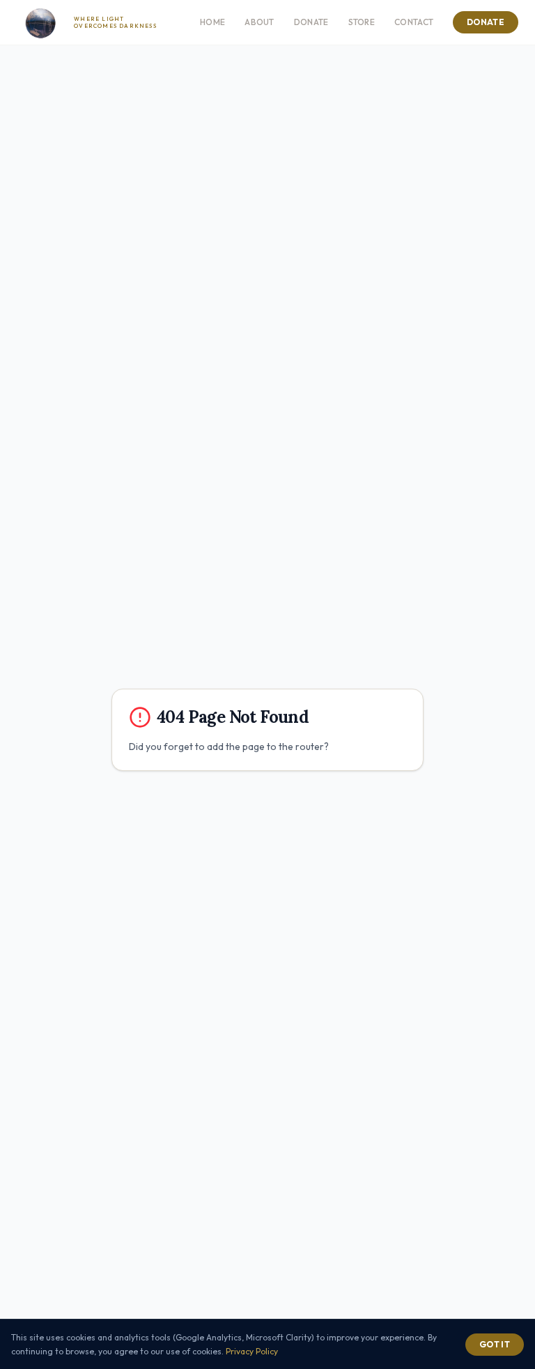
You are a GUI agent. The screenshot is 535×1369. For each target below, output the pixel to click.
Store (361, 22)
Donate (311, 22)
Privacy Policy (252, 1351)
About (259, 22)
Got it (494, 1344)
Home (212, 22)
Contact (413, 22)
